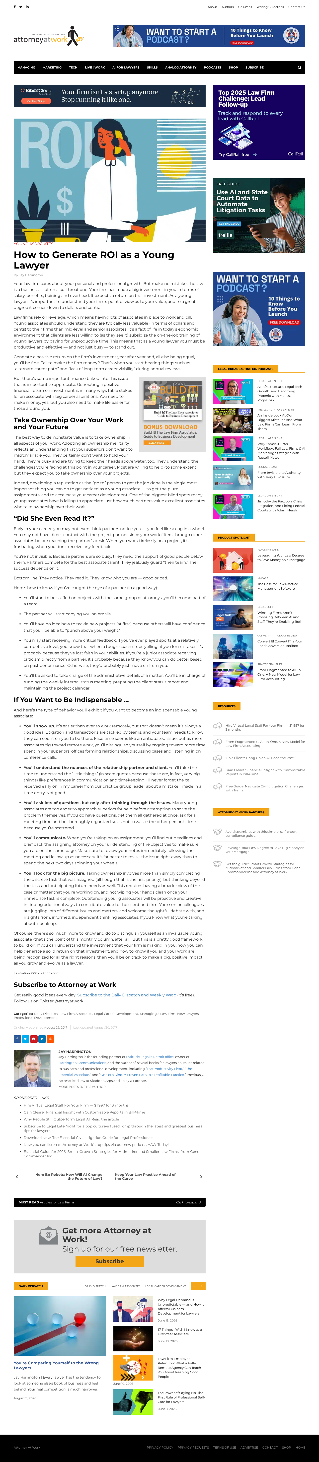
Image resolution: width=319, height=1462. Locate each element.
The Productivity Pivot (164, 1069)
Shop (233, 67)
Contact (270, 1447)
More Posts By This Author (82, 1087)
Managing (26, 67)
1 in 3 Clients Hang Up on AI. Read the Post (260, 758)
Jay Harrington (31, 275)
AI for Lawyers (126, 67)
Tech (73, 67)
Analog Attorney (180, 67)
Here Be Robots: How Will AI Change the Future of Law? (68, 1177)
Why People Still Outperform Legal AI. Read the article (71, 1119)
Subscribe (254, 67)
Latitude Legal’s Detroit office (150, 1057)
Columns (245, 7)
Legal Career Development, (116, 1014)
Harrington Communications (82, 1063)
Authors (228, 7)
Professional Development (35, 1018)
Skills (152, 67)
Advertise (249, 1447)
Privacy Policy (160, 1447)
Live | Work (95, 67)
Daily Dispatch (95, 1286)
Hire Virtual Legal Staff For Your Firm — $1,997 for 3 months (76, 1105)
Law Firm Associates (125, 1286)
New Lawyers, (188, 1014)
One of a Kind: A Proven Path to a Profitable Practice (142, 1075)
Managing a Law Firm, (158, 1014)
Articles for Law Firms (110, 1202)
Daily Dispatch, (46, 1014)
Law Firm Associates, (76, 1014)
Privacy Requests (193, 1447)
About (212, 7)
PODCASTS (212, 67)
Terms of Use (224, 1447)
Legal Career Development (165, 1286)
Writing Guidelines (270, 7)
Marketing (52, 67)
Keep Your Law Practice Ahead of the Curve (145, 1177)
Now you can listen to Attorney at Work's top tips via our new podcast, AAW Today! (96, 1144)
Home (300, 1447)
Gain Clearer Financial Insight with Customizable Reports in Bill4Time (84, 1112)
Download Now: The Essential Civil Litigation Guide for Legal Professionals (88, 1137)
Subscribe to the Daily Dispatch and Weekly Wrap (126, 995)
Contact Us (296, 7)
